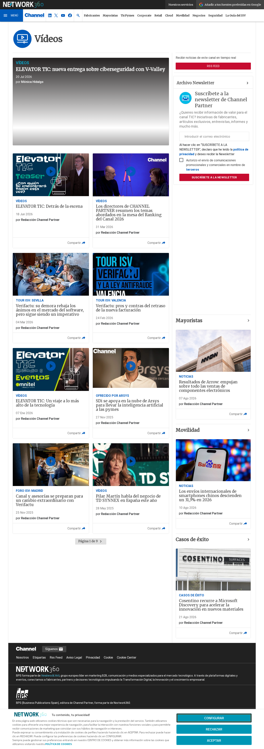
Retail (158, 15)
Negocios (198, 15)
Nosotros (22, 657)
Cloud (169, 15)
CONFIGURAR (214, 718)
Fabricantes (92, 15)
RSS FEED (213, 66)
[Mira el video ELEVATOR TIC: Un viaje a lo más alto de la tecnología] (51, 393)
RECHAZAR (214, 729)
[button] (11, 15)
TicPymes (127, 15)
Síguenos (52, 649)
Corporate (144, 15)
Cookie (108, 657)
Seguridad (215, 15)
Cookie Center (126, 657)
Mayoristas (110, 15)
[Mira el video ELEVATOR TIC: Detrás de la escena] (51, 200)
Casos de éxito (192, 539)
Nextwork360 (50, 675)
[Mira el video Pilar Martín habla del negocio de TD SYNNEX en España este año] (131, 488)
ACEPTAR (214, 740)
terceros (192, 169)
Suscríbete (214, 177)
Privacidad (93, 657)
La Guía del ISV (236, 15)
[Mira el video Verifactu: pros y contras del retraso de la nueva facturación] (131, 298)
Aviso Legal (74, 657)
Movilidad (182, 15)
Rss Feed (56, 657)
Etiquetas (39, 657)
